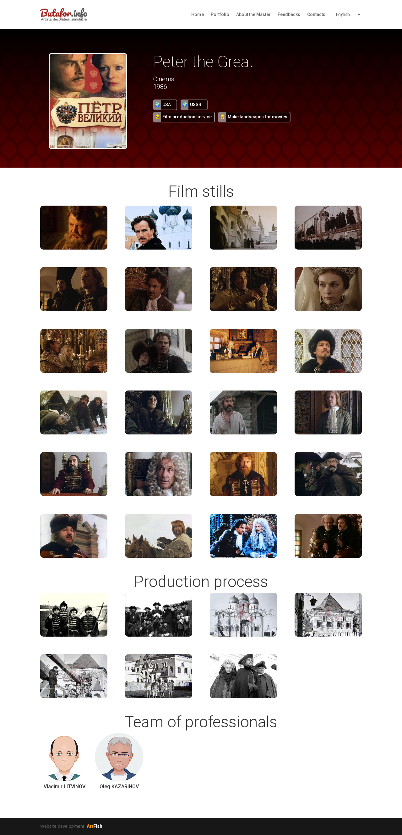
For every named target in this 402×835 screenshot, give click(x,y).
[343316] (73, 635)
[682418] (243, 248)
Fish (94, 826)
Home (197, 14)
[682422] (328, 248)
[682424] (73, 309)
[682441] (243, 371)
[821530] (243, 494)
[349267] (73, 248)
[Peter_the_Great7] (328, 556)
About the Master (253, 14)
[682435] (158, 371)
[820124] (158, 433)
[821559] (158, 556)
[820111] (328, 371)
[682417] (158, 248)
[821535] (328, 494)
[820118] (73, 433)
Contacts (316, 14)
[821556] (73, 556)
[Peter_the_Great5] (243, 556)
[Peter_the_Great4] (158, 696)
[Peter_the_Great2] (328, 635)
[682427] (158, 309)
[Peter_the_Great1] (243, 635)
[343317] (158, 635)
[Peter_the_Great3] (73, 696)
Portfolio (220, 14)
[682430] (243, 309)
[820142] (73, 494)
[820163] (328, 433)
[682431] (328, 309)
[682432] (73, 371)
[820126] (243, 433)
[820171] (158, 494)
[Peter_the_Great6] (243, 696)
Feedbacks (289, 14)
